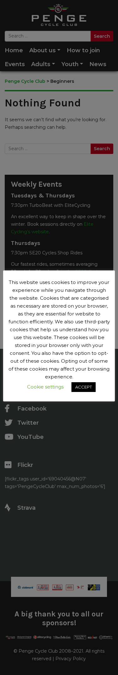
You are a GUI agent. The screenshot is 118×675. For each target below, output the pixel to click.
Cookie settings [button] (45, 387)
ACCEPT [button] (83, 386)
